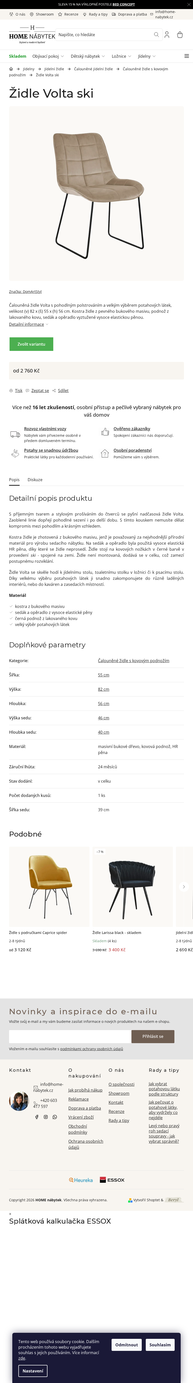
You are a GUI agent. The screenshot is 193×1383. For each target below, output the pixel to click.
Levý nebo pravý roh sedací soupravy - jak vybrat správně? (164, 1133)
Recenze (71, 14)
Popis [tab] (14, 479)
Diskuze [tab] (35, 479)
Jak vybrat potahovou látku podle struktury (164, 1089)
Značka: (25, 291)
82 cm (103, 689)
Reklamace (78, 1099)
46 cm (103, 718)
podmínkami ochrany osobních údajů (91, 1048)
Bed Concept (124, 4)
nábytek (36, 1116)
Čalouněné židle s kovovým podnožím (133, 660)
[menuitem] (19, 56)
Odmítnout (126, 1345)
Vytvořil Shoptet (146, 1200)
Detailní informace (26, 324)
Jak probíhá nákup (85, 1090)
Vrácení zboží (81, 1117)
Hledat (156, 34)
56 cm (103, 703)
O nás (20, 14)
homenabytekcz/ (45, 1116)
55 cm (103, 675)
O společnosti (121, 1084)
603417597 (54, 1116)
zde (21, 1358)
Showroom (45, 14)
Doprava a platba (132, 14)
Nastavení (33, 1371)
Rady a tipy (98, 14)
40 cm (103, 732)
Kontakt (116, 1102)
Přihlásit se (152, 1036)
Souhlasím (160, 1345)
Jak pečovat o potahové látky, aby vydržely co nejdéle (163, 1110)
